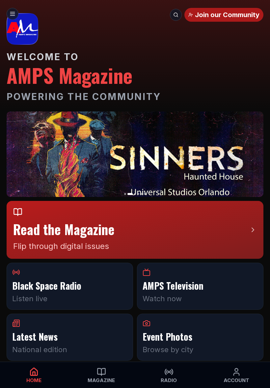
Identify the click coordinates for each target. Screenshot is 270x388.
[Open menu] (12, 14)
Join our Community (227, 15)
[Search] (176, 15)
